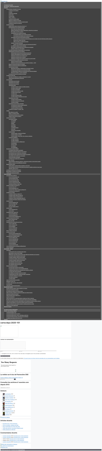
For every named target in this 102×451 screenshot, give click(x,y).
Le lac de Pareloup (12, 243)
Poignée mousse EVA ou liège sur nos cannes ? (18, 151)
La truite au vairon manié (16, 88)
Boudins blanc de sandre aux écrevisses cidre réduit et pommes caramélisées (21, 299)
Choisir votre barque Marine (10, 311)
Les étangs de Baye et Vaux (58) (15, 184)
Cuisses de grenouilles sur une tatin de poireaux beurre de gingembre (19, 302)
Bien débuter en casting (13, 112)
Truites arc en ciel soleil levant (12, 305)
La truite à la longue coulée (16, 95)
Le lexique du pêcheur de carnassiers (13, 169)
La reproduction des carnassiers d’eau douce (17, 251)
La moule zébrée (12, 278)
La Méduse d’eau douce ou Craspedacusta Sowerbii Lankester (21, 270)
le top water (13, 126)
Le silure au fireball (14, 102)
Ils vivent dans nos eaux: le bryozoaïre (16, 267)
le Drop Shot (11, 14)
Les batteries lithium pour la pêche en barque (22, 34)
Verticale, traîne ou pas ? (13, 168)
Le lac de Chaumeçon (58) (14, 181)
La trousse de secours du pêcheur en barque (17, 74)
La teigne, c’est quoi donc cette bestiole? (14, 282)
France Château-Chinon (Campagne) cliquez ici (11, 377)
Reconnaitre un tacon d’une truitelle (15, 253)
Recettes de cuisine (8, 287)
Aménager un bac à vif (10, 281)
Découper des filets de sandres (12, 289)
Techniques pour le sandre (14, 82)
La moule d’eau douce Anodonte (15, 271)
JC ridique (7, 409)
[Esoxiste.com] (3, 1)
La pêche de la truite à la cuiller (17, 90)
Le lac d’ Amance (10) (13, 224)
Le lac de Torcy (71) (12, 186)
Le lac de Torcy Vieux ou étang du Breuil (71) (17, 189)
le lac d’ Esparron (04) (13, 219)
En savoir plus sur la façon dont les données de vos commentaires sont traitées (41, 358)
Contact (6, 319)
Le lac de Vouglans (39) (13, 202)
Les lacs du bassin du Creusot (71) (13, 185)
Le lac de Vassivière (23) (13, 239)
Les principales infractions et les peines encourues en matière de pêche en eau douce (25, 167)
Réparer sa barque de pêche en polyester (17, 64)
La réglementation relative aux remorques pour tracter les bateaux (24, 71)
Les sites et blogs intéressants (11, 309)
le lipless (12, 123)
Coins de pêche (7, 174)
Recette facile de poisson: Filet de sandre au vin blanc (16, 288)
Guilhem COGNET (9, 397)
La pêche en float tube (10, 75)
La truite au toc (14, 93)
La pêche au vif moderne (13, 10)
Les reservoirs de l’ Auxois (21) (12, 212)
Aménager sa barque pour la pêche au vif (19, 55)
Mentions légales (8, 306)
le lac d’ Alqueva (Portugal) (11, 230)
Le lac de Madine (12, 226)
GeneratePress (21, 449)
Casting (7, 110)
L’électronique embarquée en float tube (16, 78)
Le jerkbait (13, 122)
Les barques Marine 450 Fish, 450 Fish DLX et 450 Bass (17, 316)
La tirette (10, 12)
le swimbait (13, 124)
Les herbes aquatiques (13, 277)
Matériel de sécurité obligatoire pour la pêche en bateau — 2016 (23, 62)
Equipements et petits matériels (12, 148)
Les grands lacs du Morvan (11, 175)
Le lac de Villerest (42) (13, 237)
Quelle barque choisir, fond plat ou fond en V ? (18, 26)
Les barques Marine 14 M (11, 312)
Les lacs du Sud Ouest (10, 231)
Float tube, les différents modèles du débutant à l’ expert (20, 76)
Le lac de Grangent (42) (13, 244)
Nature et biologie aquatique (11, 265)
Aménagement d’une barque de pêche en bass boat (21, 52)
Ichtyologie (8, 250)
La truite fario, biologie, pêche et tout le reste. (17, 258)
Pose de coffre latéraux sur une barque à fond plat (21, 54)
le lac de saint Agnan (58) (14, 179)
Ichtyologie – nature (8, 248)
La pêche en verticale (13, 13)
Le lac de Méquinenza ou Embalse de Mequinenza (16, 246)
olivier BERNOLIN (9, 407)
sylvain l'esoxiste (7, 435)
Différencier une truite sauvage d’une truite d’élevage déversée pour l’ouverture (24, 254)
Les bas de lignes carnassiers (14, 157)
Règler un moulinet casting (14, 113)
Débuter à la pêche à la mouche (15, 20)
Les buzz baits (14, 144)
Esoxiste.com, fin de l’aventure (10, 423)
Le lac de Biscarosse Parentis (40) (15, 234)
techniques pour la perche (14, 83)
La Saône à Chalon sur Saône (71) (15, 193)
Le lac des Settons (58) (13, 178)
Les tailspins (13, 145)
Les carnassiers (9, 79)
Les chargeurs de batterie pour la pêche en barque (23, 35)
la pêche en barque (10, 24)
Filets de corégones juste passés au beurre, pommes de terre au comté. (20, 303)
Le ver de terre (9, 284)
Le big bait (13, 129)
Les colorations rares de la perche (15, 261)
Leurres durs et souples (10, 117)
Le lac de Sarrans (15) (13, 241)
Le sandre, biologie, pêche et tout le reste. (17, 257)
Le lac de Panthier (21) (13, 213)
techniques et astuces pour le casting (16, 114)
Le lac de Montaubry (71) (13, 188)
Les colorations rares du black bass (15, 263)
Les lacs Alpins (9, 208)
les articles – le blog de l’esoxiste (11, 6)
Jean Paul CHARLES (10, 399)
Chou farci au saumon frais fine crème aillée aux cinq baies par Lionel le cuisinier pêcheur (23, 301)
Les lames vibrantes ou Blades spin (18, 141)
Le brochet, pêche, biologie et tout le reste (17, 255)
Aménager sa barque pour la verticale (18, 57)
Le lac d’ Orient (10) (12, 223)
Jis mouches (8, 401)
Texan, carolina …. (12, 17)
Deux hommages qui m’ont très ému (11, 426)
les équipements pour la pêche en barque (17, 27)
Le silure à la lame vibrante (16, 99)
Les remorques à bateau (13, 67)
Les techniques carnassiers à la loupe (13, 9)
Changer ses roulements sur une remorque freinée (20, 69)
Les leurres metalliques (13, 137)
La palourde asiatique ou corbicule (15, 275)
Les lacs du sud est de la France (12, 217)
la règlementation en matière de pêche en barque (18, 59)
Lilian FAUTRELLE (9, 403)
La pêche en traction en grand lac (15, 23)
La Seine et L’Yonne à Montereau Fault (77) (17, 198)
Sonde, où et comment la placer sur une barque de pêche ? (24, 44)
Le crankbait (13, 120)
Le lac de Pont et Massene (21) (15, 216)
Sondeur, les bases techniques (17, 43)
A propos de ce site (8, 5)
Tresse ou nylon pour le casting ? (15, 116)
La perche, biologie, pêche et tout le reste (17, 260)
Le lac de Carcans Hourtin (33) (15, 233)
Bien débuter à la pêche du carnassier (13, 171)
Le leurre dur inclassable (15, 130)
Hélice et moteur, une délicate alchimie (20, 41)
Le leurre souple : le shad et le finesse (18, 133)
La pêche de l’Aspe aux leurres (17, 107)
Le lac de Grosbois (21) (13, 215)
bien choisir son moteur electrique (17, 28)
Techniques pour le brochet (14, 81)
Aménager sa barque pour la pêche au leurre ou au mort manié (23, 58)
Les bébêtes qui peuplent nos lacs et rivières (17, 272)
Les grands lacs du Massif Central (12, 236)
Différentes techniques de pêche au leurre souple (18, 21)
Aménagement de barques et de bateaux (17, 51)
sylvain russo (8, 412)
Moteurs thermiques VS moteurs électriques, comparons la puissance (24, 30)
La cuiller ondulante (15, 140)
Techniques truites (12, 85)
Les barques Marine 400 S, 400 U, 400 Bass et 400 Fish (17, 315)
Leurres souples (12, 131)
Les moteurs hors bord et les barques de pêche (20, 37)
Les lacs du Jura (9, 200)
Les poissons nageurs (13, 119)
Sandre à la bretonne (10, 296)
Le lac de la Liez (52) (13, 229)
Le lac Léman (11, 210)
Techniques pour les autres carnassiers (16, 103)
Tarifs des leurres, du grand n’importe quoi (13, 428)
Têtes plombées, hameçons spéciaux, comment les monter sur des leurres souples (24, 161)
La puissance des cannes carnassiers (16, 150)
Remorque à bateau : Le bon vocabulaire (19, 72)
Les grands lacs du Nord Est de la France (14, 222)
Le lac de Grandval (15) (13, 240)
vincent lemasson (9, 395)
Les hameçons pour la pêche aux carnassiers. (17, 153)
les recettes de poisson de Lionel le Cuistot (14, 291)
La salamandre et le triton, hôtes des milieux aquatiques (19, 274)
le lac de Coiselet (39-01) (13, 206)
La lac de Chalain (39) (13, 203)
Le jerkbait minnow (14, 127)
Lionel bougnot (8, 405)
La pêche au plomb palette (14, 19)
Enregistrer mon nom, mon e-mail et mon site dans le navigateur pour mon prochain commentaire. (24, 353)
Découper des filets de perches (12, 294)
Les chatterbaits (14, 147)
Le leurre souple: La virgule (16, 134)
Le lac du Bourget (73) (13, 209)
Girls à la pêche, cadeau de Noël (10, 425)
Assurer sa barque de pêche (16, 61)
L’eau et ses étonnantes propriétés (13, 279)
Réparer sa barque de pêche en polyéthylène (17, 65)
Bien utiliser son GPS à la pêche (17, 31)
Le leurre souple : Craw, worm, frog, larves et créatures (21, 136)
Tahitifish (7, 414)
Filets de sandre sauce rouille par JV (13, 295)
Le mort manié (11, 16)
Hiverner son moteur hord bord (19, 40)
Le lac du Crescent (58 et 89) (14, 182)
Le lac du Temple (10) (13, 227)
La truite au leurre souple (16, 92)
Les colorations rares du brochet (15, 264)
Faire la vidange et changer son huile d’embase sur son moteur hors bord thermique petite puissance (32, 38)
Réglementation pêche (10, 164)
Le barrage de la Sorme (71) (14, 191)
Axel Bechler (8, 394)
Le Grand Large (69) (10, 220)
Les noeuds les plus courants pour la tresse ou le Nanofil (19, 154)
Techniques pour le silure (13, 98)
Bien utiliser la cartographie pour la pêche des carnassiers (22, 47)
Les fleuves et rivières (10, 192)
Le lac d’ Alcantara (10, 247)
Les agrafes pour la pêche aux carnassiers (17, 155)
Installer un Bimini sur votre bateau (17, 48)
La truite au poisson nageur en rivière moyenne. (20, 86)
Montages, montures (10, 160)
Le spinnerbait (14, 143)
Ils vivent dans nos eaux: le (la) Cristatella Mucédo (18, 268)
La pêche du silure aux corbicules (17, 100)
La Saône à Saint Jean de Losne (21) (16, 195)
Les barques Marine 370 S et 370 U (13, 313)
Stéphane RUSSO (9, 411)
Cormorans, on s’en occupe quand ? (13, 285)
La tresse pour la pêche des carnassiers (16, 158)
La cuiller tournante (14, 138)
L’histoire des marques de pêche (12, 172)
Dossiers (6, 7)
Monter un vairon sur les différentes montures (17, 162)
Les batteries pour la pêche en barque (18, 33)
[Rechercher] (15, 379)
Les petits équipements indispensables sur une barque (19, 50)
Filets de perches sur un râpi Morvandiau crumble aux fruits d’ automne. (20, 298)
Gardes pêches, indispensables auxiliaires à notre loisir (19, 165)
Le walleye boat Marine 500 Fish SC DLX (14, 318)
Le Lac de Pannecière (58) (14, 176)
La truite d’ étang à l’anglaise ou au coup (19, 96)
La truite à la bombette (15, 89)
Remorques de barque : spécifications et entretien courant (22, 68)
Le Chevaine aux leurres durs (16, 106)
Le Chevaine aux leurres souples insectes (19, 105)
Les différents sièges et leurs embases (18, 45)
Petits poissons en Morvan (9, 429)
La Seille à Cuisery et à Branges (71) (16, 196)
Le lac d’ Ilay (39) (12, 205)
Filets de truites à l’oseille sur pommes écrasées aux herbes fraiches (19, 292)
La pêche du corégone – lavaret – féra (16, 109)
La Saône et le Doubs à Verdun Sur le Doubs (17, 199)
